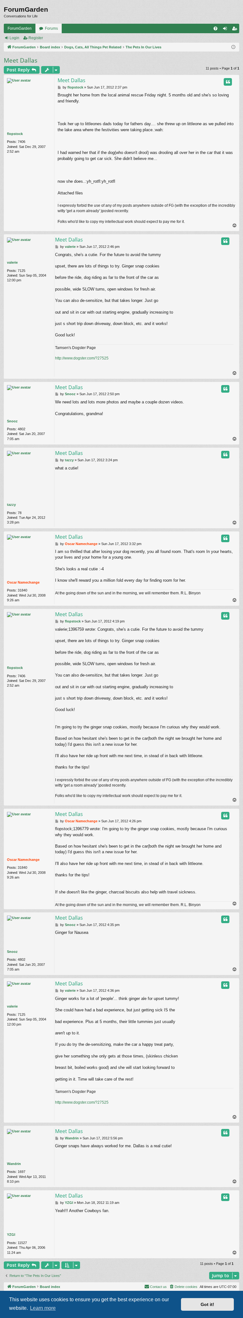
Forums (51, 28)
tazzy (11, 504)
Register (35, 38)
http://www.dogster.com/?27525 (82, 358)
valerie (12, 262)
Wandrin (14, 1164)
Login (14, 38)
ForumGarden (20, 28)
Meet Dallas (20, 60)
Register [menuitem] (235, 29)
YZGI (11, 1234)
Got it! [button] (207, 1304)
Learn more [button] (43, 1308)
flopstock (15, 134)
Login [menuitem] (226, 29)
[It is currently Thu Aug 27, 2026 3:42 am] (233, 47)
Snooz (12, 421)
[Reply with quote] (228, 82)
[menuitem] (215, 28)
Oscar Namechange (23, 582)
